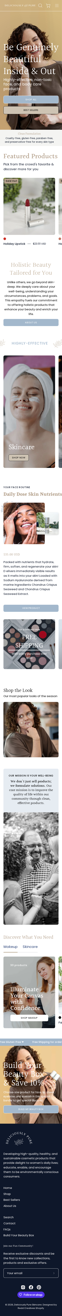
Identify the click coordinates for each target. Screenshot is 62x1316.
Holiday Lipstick (14, 244)
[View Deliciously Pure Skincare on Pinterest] (39, 1287)
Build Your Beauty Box (18, 1235)
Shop (7, 1194)
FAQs (7, 1229)
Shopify (40, 1308)
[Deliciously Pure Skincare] (20, 5)
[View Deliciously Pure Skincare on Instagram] (23, 1287)
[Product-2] (21, 723)
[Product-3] (29, 724)
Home (7, 1188)
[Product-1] (21, 716)
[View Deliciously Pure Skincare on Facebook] (31, 1287)
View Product (31, 608)
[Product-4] (31, 715)
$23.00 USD (39, 243)
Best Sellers (31, 110)
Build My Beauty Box (31, 1109)
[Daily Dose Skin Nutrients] (24, 523)
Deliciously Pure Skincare (28, 1304)
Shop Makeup (29, 1017)
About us (31, 322)
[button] (40, 5)
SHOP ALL (30, 99)
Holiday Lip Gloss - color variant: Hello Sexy (60, 238)
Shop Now (18, 457)
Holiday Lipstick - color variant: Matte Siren (4, 238)
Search (8, 1217)
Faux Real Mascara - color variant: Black (60, 1017)
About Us (9, 1206)
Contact (9, 1223)
